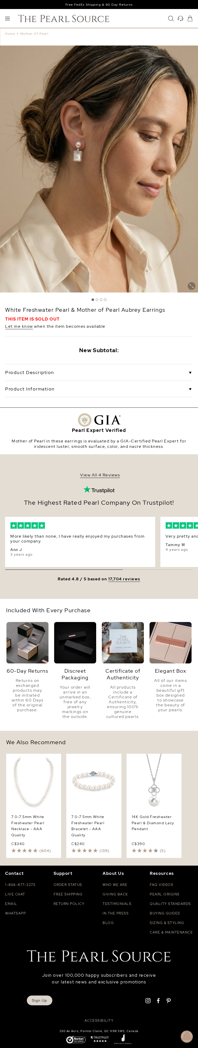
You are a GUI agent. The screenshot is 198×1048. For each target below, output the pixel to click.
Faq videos (161, 885)
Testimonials (117, 904)
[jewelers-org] (123, 1040)
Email (11, 904)
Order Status (68, 885)
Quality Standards (170, 904)
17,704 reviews (124, 579)
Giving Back (115, 894)
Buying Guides (165, 913)
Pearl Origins (165, 894)
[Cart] (190, 18)
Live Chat (15, 894)
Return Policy (69, 904)
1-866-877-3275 (20, 885)
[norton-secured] (76, 1039)
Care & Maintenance (171, 932)
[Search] (171, 18)
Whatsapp (15, 913)
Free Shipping (68, 894)
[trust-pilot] (100, 1039)
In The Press (116, 913)
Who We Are (115, 885)
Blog (108, 923)
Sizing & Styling (167, 923)
